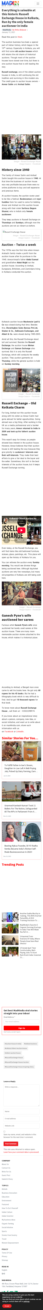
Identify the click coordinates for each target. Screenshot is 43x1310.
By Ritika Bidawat (19, 30)
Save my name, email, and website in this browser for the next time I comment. (20, 1135)
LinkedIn (20, 731)
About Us (5, 1164)
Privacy (4, 1256)
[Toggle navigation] (38, 3)
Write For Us (6, 1171)
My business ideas (8, 1220)
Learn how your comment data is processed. (21, 1152)
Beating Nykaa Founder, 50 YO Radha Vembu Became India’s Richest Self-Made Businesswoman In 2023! (21, 848)
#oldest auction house (13, 1053)
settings (26, 1301)
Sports (4, 1231)
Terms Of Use (7, 1253)
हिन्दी (3, 1274)
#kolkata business (30, 1044)
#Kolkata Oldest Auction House (16, 1048)
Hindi (20, 37)
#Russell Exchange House (14, 1057)
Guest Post (6, 1175)
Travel (4, 1239)
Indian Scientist (7, 1216)
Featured (5, 1204)
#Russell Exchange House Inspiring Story (19, 1067)
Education (5, 1197)
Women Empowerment (10, 1243)
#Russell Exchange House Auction (17, 1062)
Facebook (37, 164)
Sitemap (5, 1260)
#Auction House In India (13, 1044)
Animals (4, 1189)
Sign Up (21, 1028)
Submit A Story (7, 1179)
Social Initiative (7, 1227)
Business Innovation (9, 1193)
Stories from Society (9, 1235)
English (4, 1270)
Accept (7, 1306)
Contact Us (6, 1168)
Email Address (9, 1017)
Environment (6, 1200)
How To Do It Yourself (10, 1208)
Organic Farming (8, 1223)
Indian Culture (7, 1212)
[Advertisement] (21, 110)
